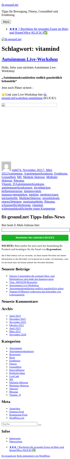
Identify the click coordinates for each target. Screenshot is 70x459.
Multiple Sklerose (34, 177)
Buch (12, 357)
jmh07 (16, 170)
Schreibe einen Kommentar (38, 208)
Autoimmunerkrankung (38, 173)
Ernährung (60, 173)
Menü (6, 21)
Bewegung (15, 354)
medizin (33, 194)
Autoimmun (15, 173)
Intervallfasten (16, 369)
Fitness (13, 363)
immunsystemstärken (14, 194)
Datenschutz (15, 441)
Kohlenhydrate (17, 373)
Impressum (15, 438)
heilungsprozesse (12, 191)
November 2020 (17, 334)
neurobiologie (50, 198)
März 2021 (15, 331)
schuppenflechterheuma (16, 205)
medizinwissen (49, 194)
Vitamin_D (8, 184)
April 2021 (15, 328)
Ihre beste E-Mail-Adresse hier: (21, 225)
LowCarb (14, 376)
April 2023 (15, 315)
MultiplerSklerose (30, 198)
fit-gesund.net (10, 4)
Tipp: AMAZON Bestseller (23, 282)
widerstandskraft (12, 208)
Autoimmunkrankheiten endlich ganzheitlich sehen (36, 288)
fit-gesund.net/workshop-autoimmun (24, 96)
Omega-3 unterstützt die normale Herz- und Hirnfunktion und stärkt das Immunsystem (32, 277)
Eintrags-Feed (16, 411)
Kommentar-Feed (18, 414)
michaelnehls (10, 198)
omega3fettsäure (12, 201)
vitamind (37, 205)
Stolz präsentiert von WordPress (33, 455)
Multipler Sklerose (19, 385)
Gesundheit (9, 177)
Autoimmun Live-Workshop (30, 59)
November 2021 (17, 322)
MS (19, 177)
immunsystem (32, 191)
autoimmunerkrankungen (17, 187)
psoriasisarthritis (33, 201)
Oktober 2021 (16, 325)
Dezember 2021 (17, 318)
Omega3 (13, 388)
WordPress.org (16, 417)
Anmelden (14, 408)
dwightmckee (42, 187)
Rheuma (19, 180)
